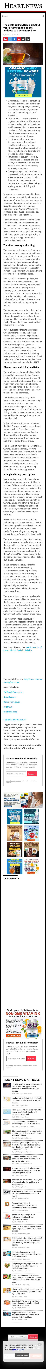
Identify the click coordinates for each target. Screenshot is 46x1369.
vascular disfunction (30, 739)
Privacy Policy (18, 1350)
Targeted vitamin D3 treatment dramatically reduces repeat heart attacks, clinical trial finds (25, 1315)
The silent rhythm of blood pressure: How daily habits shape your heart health (26, 1193)
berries (28, 724)
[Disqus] (23, 912)
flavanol (7, 730)
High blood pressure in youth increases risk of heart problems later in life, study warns (27, 1254)
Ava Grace (17, 35)
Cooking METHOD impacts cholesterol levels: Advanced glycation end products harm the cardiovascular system (27, 1087)
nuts (22, 733)
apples (21, 724)
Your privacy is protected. (13, 781)
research (17, 736)
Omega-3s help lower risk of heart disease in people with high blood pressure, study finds (25, 1303)
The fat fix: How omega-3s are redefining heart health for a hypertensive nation (23, 1217)
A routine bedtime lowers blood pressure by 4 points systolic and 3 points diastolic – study (26, 1159)
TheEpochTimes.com (12, 692)
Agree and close (22, 1355)
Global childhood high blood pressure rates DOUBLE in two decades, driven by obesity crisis (27, 1291)
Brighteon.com (10, 712)
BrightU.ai (7, 707)
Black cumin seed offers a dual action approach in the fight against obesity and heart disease (27, 1133)
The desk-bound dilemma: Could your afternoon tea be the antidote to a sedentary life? (27, 1182)
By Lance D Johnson (26, 1093)
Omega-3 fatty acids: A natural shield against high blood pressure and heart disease (27, 1228)
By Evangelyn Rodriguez (27, 1126)
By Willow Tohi (24, 1198)
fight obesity (30, 727)
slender (6, 739)
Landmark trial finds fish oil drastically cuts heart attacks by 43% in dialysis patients (27, 1100)
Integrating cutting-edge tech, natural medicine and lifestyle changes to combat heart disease (27, 1266)
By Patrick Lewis (25, 1233)
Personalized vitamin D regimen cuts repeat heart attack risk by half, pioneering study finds (26, 1112)
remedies (7, 736)
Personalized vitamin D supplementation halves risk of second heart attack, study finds (24, 1205)
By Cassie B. (23, 1296)
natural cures (35, 730)
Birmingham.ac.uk (11, 702)
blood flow (37, 724)
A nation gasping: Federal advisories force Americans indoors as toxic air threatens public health (26, 1170)
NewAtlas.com (9, 697)
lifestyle (24, 730)
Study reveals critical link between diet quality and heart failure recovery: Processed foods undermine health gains (27, 1278)
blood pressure (10, 727)
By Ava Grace (24, 1105)
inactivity (16, 730)
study (13, 739)
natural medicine (11, 733)
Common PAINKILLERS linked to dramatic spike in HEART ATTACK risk (26, 1123)
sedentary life (28, 736)
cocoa (21, 727)
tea (18, 739)
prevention (30, 733)
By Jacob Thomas (25, 1271)
